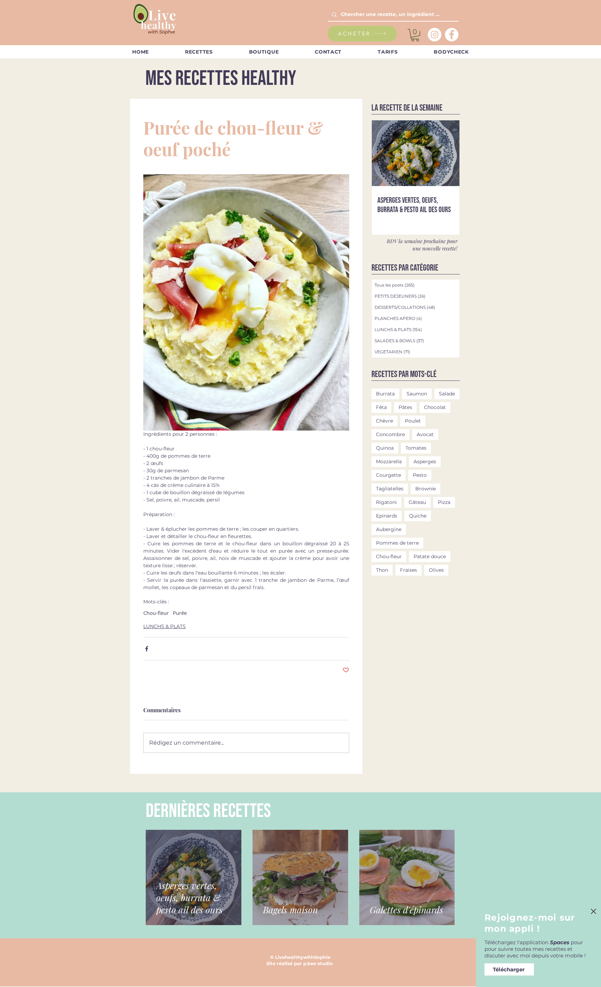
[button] (593, 911)
